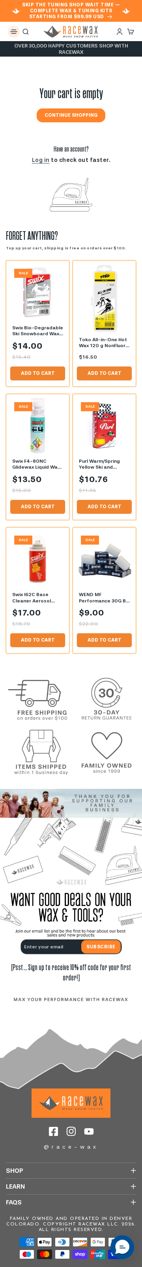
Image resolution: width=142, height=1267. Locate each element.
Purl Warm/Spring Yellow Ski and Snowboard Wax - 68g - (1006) (100, 464)
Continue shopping (71, 115)
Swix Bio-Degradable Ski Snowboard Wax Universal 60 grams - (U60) (37, 331)
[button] (14, 32)
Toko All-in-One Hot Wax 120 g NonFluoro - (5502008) (104, 343)
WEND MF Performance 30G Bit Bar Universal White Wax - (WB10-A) (104, 598)
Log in (41, 160)
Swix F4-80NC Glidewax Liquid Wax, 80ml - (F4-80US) (36, 464)
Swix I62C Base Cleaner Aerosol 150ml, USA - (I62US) (36, 598)
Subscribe (101, 947)
